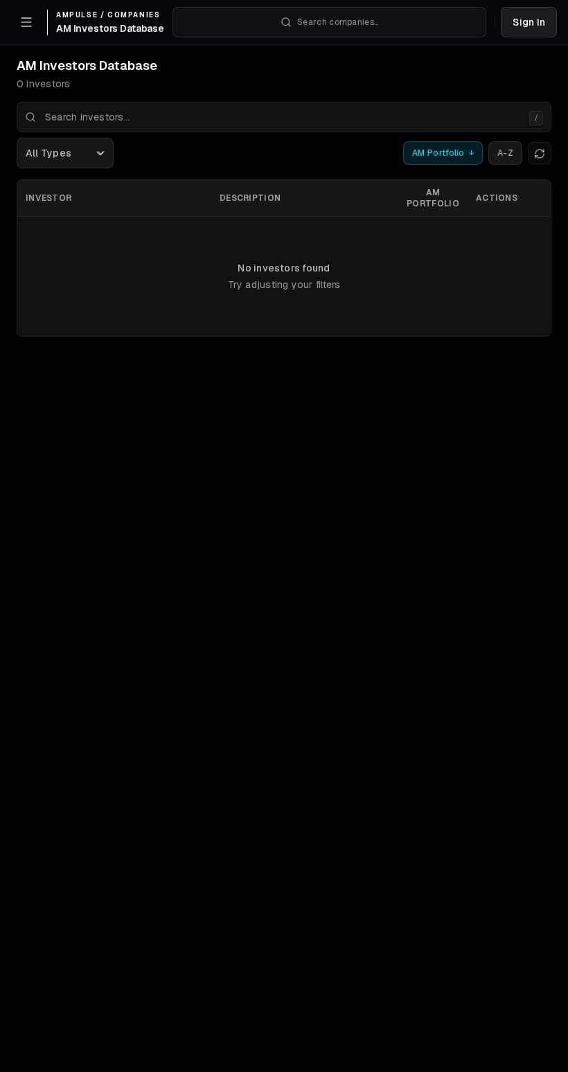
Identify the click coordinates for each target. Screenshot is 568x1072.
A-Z (505, 153)
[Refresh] (539, 153)
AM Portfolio (443, 153)
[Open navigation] (26, 22)
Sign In (529, 22)
